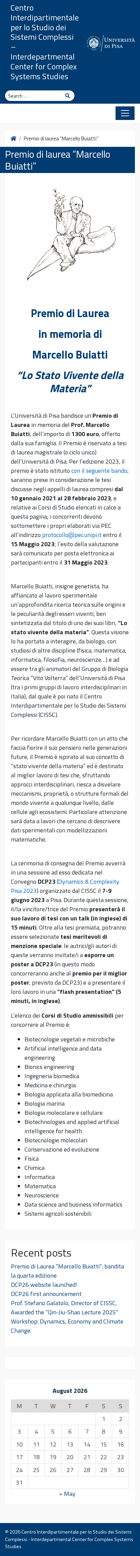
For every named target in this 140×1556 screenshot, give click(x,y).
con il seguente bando (99, 470)
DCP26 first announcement (46, 1293)
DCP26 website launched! (44, 1284)
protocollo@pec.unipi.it (72, 534)
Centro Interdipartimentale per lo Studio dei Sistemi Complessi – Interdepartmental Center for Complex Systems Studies (45, 42)
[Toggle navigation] (125, 113)
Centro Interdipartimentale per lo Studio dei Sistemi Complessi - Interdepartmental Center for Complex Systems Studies (69, 1539)
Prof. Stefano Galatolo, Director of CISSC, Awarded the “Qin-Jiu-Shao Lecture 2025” (64, 1307)
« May (67, 1493)
